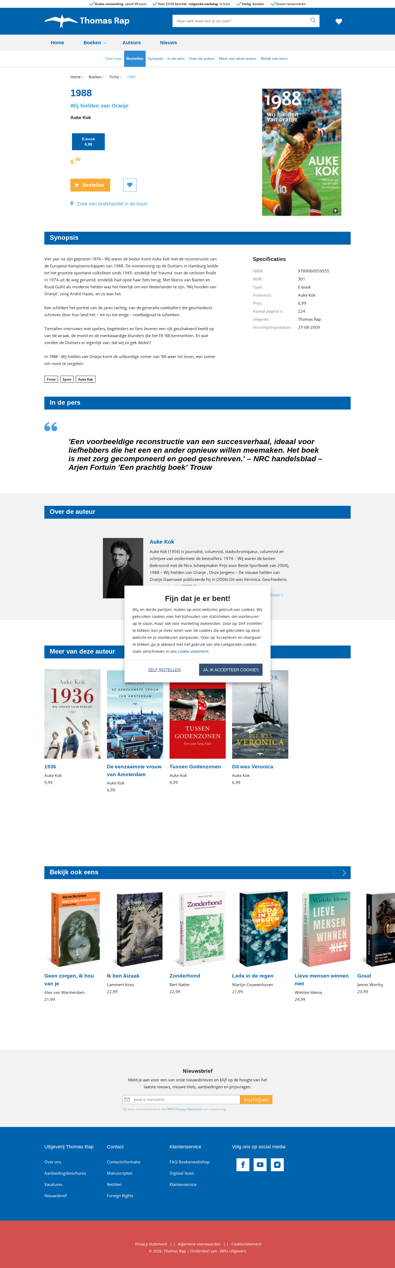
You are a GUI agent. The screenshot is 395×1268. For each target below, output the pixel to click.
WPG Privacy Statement (184, 1109)
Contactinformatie (123, 1161)
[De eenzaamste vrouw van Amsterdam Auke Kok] (135, 731)
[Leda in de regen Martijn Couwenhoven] (260, 942)
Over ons (52, 1161)
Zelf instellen (164, 669)
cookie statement (193, 651)
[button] (344, 873)
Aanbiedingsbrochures (65, 1173)
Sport (67, 379)
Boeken (92, 42)
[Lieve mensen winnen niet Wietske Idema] (323, 946)
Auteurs (132, 42)
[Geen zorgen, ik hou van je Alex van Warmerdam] (72, 946)
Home (57, 42)
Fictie (51, 379)
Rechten (114, 1184)
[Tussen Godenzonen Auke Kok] (198, 727)
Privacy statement (151, 1244)
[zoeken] (314, 21)
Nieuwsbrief (55, 1195)
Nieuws (168, 42)
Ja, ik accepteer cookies (231, 669)
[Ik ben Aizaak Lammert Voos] (135, 942)
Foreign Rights (120, 1195)
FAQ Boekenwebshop (190, 1161)
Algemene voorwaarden (199, 1244)
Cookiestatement (246, 1244)
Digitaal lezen (182, 1173)
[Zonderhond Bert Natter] (198, 942)
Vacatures (53, 1184)
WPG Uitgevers (233, 1251)
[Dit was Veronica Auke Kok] (260, 727)
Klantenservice (183, 1184)
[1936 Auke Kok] (72, 727)
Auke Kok (85, 379)
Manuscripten (119, 1173)
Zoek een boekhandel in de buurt (112, 204)
